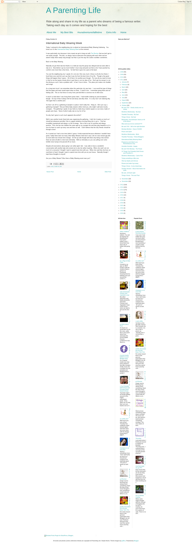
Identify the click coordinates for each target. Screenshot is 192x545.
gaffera (123, 541)
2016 (122, 195)
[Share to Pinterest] (63, 164)
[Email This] (54, 164)
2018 (122, 200)
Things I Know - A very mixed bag (131, 166)
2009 (122, 74)
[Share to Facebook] (61, 164)
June (123, 95)
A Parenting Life (73, 10)
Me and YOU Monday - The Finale (132, 149)
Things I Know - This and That (130, 175)
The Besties (95, 53)
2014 (122, 190)
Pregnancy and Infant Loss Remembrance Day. (130, 142)
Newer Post (50, 172)
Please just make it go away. (130, 163)
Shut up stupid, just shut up (130, 161)
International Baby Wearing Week (68, 49)
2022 (122, 208)
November (125, 179)
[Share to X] (59, 164)
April (123, 90)
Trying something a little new (130, 158)
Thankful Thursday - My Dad (130, 114)
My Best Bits (67, 32)
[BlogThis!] (56, 164)
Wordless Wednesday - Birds (130, 134)
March (124, 87)
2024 (122, 213)
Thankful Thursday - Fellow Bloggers (133, 137)
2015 (122, 192)
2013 (122, 187)
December (125, 181)
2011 (52, 166)
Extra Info (111, 32)
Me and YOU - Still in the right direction (133, 126)
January (124, 82)
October (124, 105)
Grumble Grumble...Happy (129, 146)
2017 (122, 197)
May (123, 92)
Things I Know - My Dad (129, 117)
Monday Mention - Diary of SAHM (132, 129)
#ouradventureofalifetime (89, 32)
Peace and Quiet (127, 131)
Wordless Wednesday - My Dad (131, 112)
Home (123, 32)
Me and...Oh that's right (128, 173)
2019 (122, 203)
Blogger (136, 541)
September (125, 103)
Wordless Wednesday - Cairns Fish (132, 155)
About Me (51, 32)
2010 (122, 77)
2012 (122, 184)
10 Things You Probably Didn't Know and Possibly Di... (133, 152)
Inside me (57, 166)
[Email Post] (50, 163)
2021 (122, 205)
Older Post (108, 172)
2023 (122, 210)
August (124, 100)
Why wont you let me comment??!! (132, 124)
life (61, 166)
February (125, 84)
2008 (122, 72)
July (123, 97)
